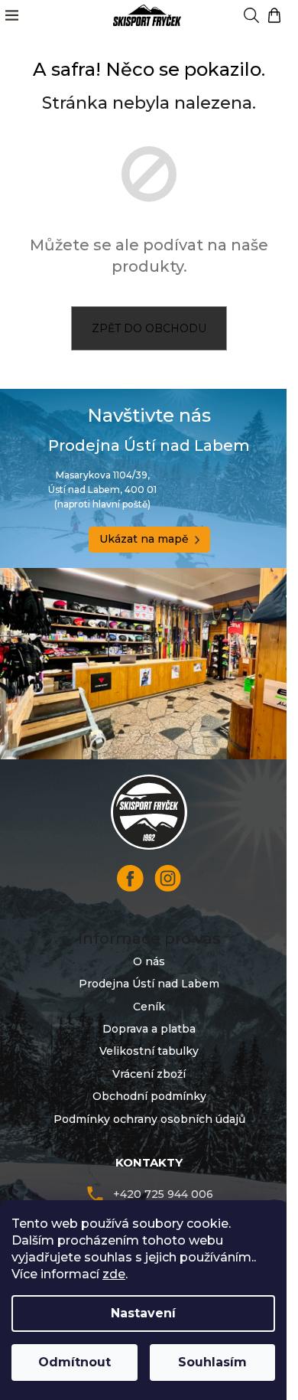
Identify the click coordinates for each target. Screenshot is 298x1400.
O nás (149, 961)
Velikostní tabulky (149, 1051)
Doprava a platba (149, 1029)
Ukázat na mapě (144, 539)
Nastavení (143, 1313)
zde (113, 1274)
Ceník (149, 1006)
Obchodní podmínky (149, 1096)
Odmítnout (74, 1362)
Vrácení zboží (149, 1074)
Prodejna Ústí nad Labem (149, 983)
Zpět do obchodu (149, 328)
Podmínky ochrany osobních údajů (149, 1119)
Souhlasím (212, 1362)
